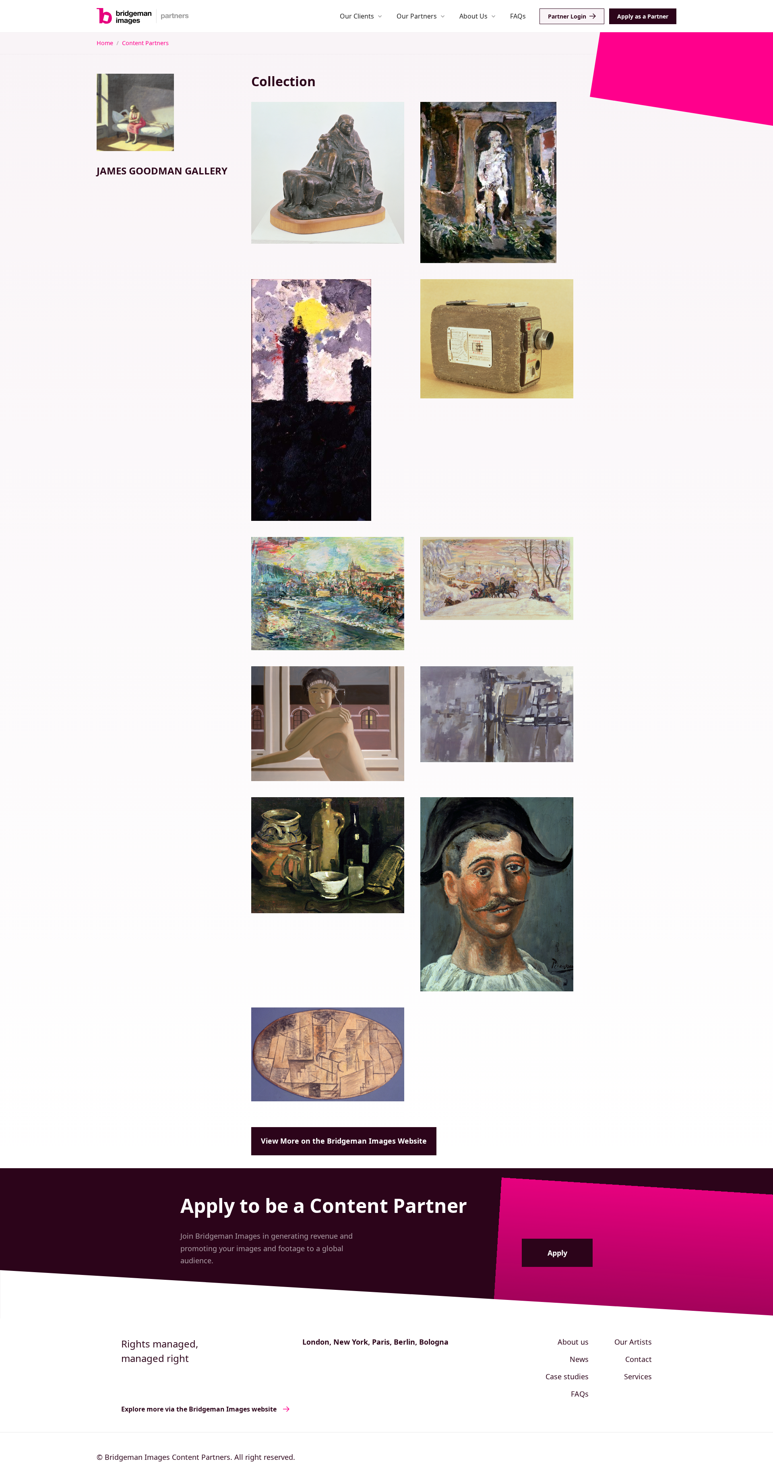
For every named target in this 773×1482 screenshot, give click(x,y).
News (579, 1359)
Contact (638, 1359)
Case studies (567, 1376)
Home (105, 43)
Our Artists (633, 1342)
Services (638, 1376)
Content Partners (145, 43)
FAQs (518, 16)
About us (573, 1342)
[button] (361, 16)
